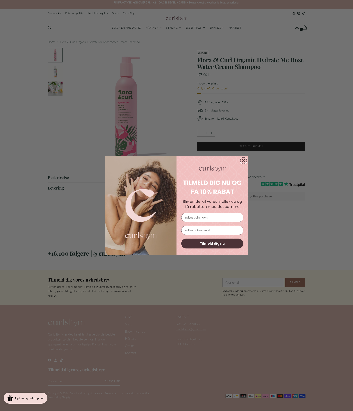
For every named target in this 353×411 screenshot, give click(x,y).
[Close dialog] (243, 160)
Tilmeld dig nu (212, 243)
